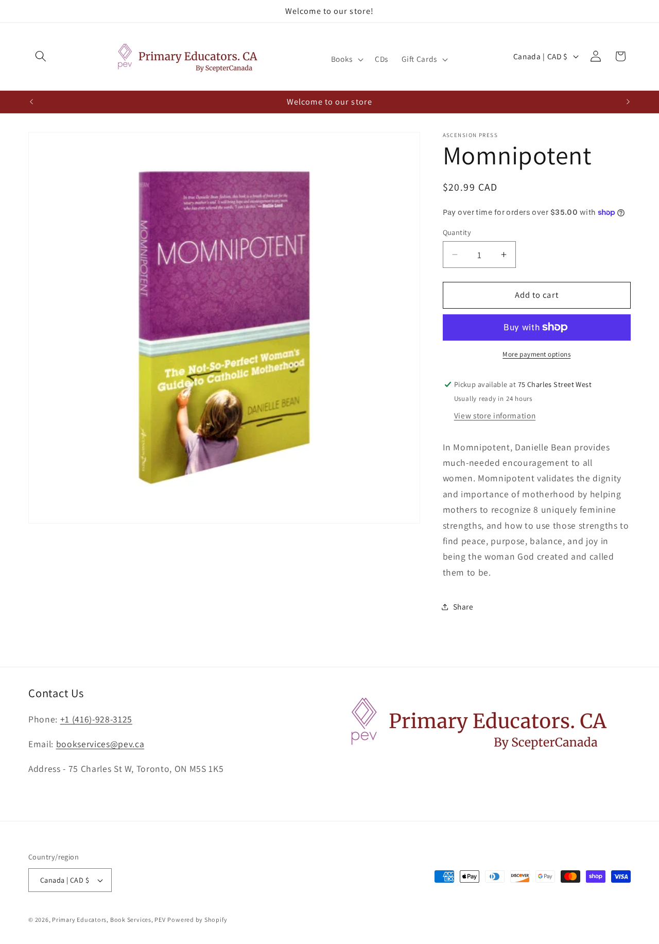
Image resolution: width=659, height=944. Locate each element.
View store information (495, 415)
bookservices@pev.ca (100, 744)
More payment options (536, 354)
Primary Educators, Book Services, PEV (109, 919)
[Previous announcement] (31, 101)
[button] (40, 56)
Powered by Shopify (197, 919)
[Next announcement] (628, 101)
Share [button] (463, 606)
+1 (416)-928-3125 (96, 720)
